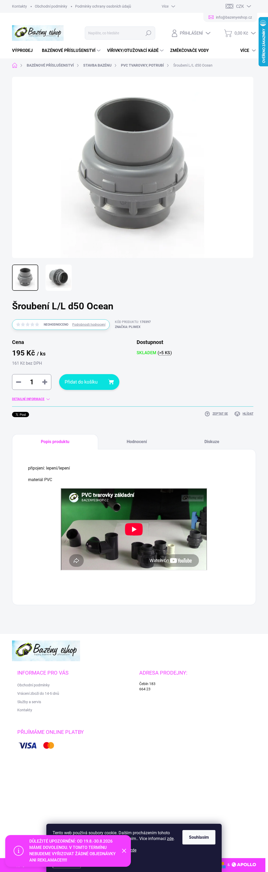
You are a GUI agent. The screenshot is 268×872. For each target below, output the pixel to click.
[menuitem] (24, 50)
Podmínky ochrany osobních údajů (103, 6)
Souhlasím (199, 837)
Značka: (128, 327)
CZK (240, 6)
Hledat (148, 33)
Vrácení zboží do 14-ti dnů (38, 693)
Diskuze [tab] (211, 441)
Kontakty (19, 6)
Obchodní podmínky (51, 6)
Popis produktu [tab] (55, 441)
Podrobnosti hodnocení (88, 324)
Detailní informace (28, 399)
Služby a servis (29, 702)
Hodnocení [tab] (137, 441)
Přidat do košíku (81, 382)
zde (170, 838)
